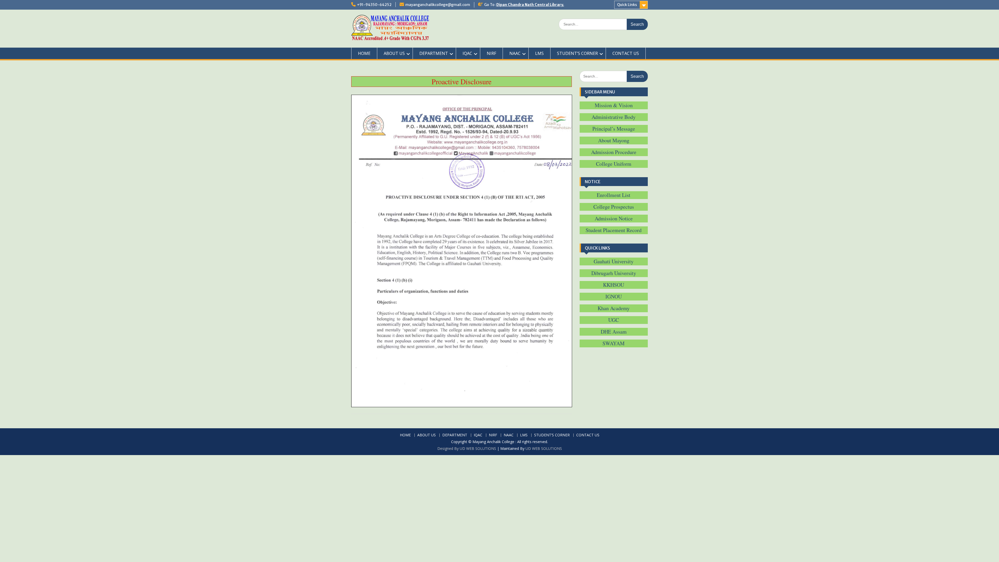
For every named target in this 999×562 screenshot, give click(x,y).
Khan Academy (614, 308)
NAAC (515, 53)
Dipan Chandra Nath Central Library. (530, 4)
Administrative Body (614, 116)
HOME (364, 53)
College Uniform (613, 163)
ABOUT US (394, 53)
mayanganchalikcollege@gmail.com (437, 4)
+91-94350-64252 (374, 4)
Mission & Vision (614, 105)
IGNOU (613, 296)
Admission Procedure (613, 152)
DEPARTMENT (433, 53)
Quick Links (627, 4)
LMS (539, 53)
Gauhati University (613, 261)
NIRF (491, 53)
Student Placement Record (614, 230)
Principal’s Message (613, 128)
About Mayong (613, 140)
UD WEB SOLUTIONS (544, 448)
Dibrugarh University (613, 273)
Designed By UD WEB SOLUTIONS (466, 448)
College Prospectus (613, 206)
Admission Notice (614, 218)
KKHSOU (613, 284)
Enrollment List (613, 195)
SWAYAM (614, 343)
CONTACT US (625, 53)
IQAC (467, 53)
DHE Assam (614, 331)
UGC (613, 319)
